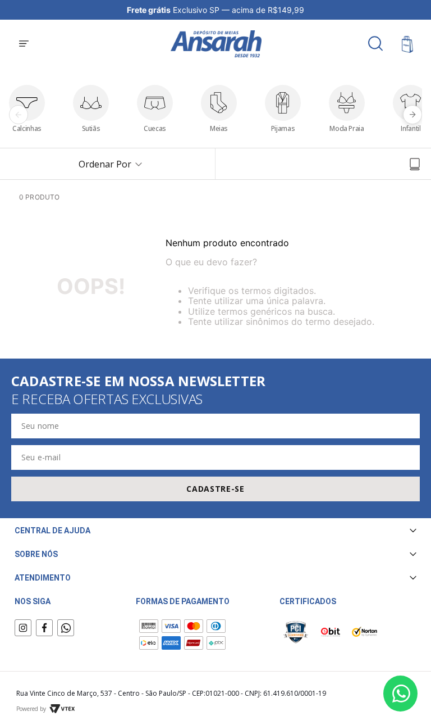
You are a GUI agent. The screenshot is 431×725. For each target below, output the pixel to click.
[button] (24, 44)
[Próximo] (412, 114)
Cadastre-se (215, 488)
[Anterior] (18, 114)
